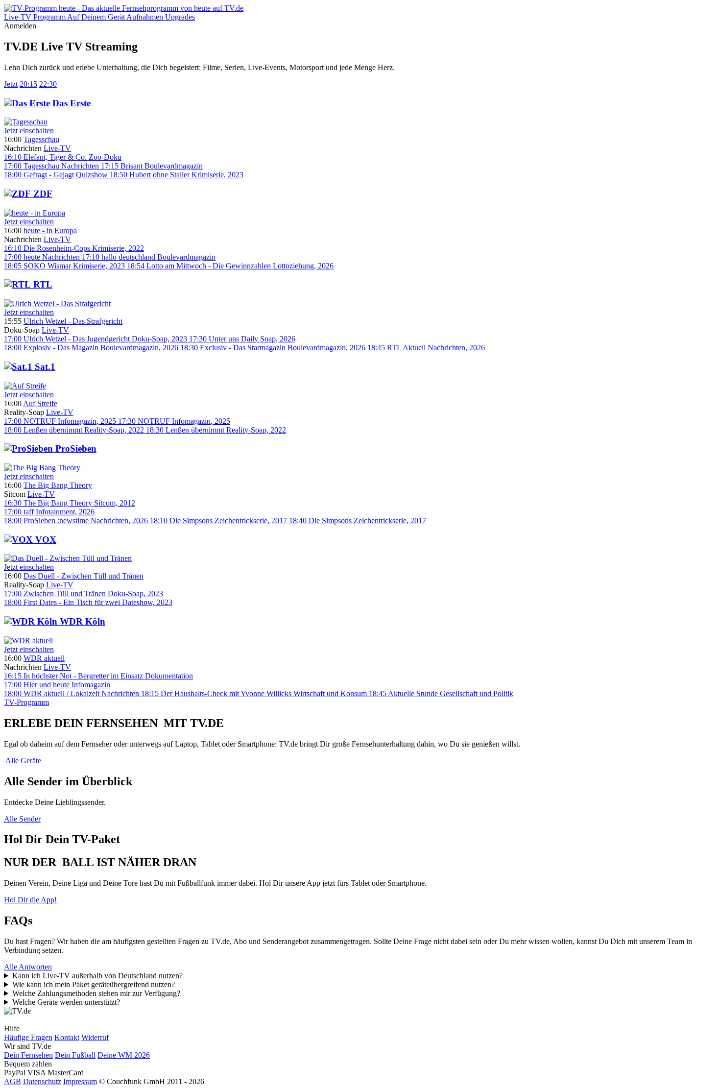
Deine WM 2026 (123, 1055)
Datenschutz (42, 1081)
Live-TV (57, 148)
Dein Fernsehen (28, 1055)
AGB (12, 1081)
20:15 (28, 84)
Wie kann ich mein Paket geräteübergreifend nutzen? (93, 984)
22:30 (48, 84)
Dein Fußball (75, 1055)
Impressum (80, 1081)
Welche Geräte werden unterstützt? (66, 1002)
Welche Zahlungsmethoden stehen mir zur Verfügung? (96, 993)
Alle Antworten (28, 967)
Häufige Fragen (28, 1037)
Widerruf (95, 1037)
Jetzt (11, 84)
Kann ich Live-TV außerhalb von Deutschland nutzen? (97, 975)
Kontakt (66, 1037)
